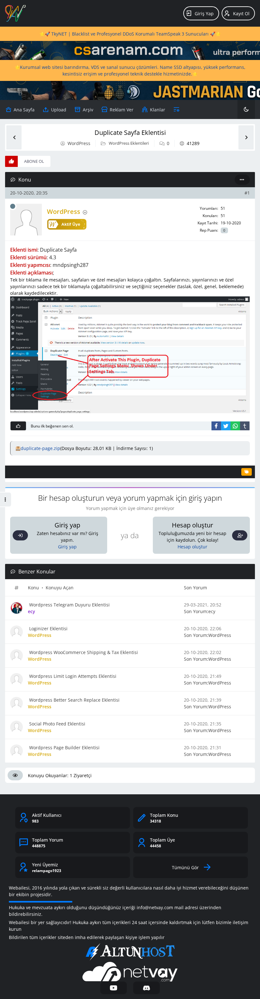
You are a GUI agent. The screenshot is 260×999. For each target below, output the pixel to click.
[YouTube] (113, 988)
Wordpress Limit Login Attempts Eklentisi (72, 676)
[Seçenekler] (242, 180)
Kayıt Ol (241, 13)
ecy (211, 611)
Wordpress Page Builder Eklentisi (64, 747)
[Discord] (146, 988)
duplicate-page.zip (40, 448)
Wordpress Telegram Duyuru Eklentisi (69, 605)
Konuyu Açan (60, 588)
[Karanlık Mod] (246, 109)
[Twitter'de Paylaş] (226, 425)
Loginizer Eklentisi (48, 628)
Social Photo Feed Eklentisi (56, 724)
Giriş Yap (204, 13)
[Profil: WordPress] (26, 219)
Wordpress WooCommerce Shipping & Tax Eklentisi (83, 652)
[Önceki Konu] (14, 137)
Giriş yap (67, 547)
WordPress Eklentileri (129, 143)
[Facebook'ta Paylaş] (216, 425)
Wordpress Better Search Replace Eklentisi (74, 700)
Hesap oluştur (192, 547)
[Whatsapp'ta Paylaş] (235, 425)
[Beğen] (18, 425)
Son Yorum (195, 588)
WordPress (79, 143)
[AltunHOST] (130, 952)
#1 (247, 193)
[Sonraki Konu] (246, 137)
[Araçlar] (176, 109)
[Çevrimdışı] (12, 206)
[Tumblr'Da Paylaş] (245, 425)
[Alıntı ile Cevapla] (246, 472)
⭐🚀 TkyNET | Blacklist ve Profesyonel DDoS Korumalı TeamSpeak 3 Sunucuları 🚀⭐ (130, 34)
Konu (33, 588)
